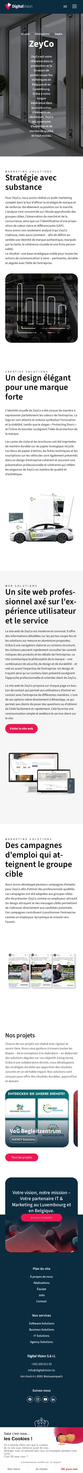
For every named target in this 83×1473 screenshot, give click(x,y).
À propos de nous (41, 1277)
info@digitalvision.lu (41, 1370)
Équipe (41, 1289)
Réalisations (42, 34)
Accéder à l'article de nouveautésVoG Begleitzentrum (37, 1118)
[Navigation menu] (74, 6)
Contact (41, 1301)
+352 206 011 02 (41, 1364)
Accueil (25, 34)
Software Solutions (41, 1323)
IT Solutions (41, 1336)
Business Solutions (41, 1330)
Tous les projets (21, 1157)
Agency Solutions (41, 1342)
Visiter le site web (21, 728)
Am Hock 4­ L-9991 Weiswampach (41, 1376)
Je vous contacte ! (41, 1214)
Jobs (41, 1295)
